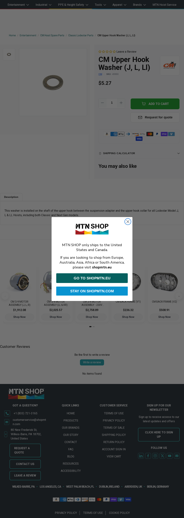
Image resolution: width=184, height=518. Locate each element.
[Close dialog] (128, 221)
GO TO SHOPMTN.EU (92, 278)
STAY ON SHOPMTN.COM (92, 291)
